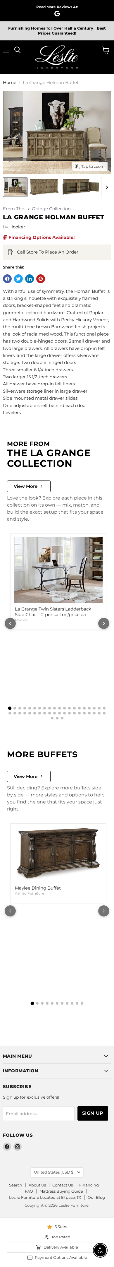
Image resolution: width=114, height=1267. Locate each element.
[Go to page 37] (89, 713)
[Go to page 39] (99, 713)
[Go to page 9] (49, 708)
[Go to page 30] (54, 713)
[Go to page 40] (104, 713)
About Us (37, 1185)
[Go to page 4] (24, 708)
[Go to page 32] (64, 713)
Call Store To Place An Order (47, 252)
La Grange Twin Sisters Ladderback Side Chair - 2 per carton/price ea (53, 612)
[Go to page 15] (79, 708)
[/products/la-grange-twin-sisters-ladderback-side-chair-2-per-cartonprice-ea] (58, 570)
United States (54, 1172)
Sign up (92, 1113)
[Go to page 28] (44, 713)
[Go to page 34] (74, 713)
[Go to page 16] (84, 708)
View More (25, 486)
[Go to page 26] (34, 713)
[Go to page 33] (69, 713)
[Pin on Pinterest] (40, 278)
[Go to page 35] (79, 713)
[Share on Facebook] (7, 278)
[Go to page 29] (49, 713)
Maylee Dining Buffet (38, 888)
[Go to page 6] (34, 708)
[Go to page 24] (24, 713)
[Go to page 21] (9, 713)
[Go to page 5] (29, 708)
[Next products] (103, 623)
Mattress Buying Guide (61, 1191)
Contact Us (62, 1185)
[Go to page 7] (39, 708)
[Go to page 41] (52, 718)
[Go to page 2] (14, 708)
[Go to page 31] (59, 713)
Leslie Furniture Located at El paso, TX (45, 1197)
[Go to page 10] (54, 708)
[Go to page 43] (62, 718)
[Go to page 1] (10, 708)
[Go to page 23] (19, 713)
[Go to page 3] (19, 708)
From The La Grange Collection (37, 208)
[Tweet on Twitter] (18, 278)
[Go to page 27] (39, 713)
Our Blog (96, 1197)
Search (15, 1185)
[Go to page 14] (74, 708)
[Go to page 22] (14, 713)
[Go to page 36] (84, 713)
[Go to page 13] (69, 708)
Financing (89, 1185)
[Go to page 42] (57, 718)
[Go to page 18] (94, 708)
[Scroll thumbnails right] (105, 187)
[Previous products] (10, 623)
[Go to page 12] (64, 708)
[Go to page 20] (104, 708)
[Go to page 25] (29, 713)
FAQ (29, 1191)
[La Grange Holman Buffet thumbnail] (15, 187)
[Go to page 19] (99, 708)
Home (9, 82)
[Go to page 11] (59, 708)
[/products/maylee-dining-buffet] (58, 854)
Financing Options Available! (41, 237)
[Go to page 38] (94, 713)
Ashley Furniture (29, 893)
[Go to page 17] (89, 708)
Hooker (17, 227)
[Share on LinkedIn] (29, 278)
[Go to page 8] (44, 708)
